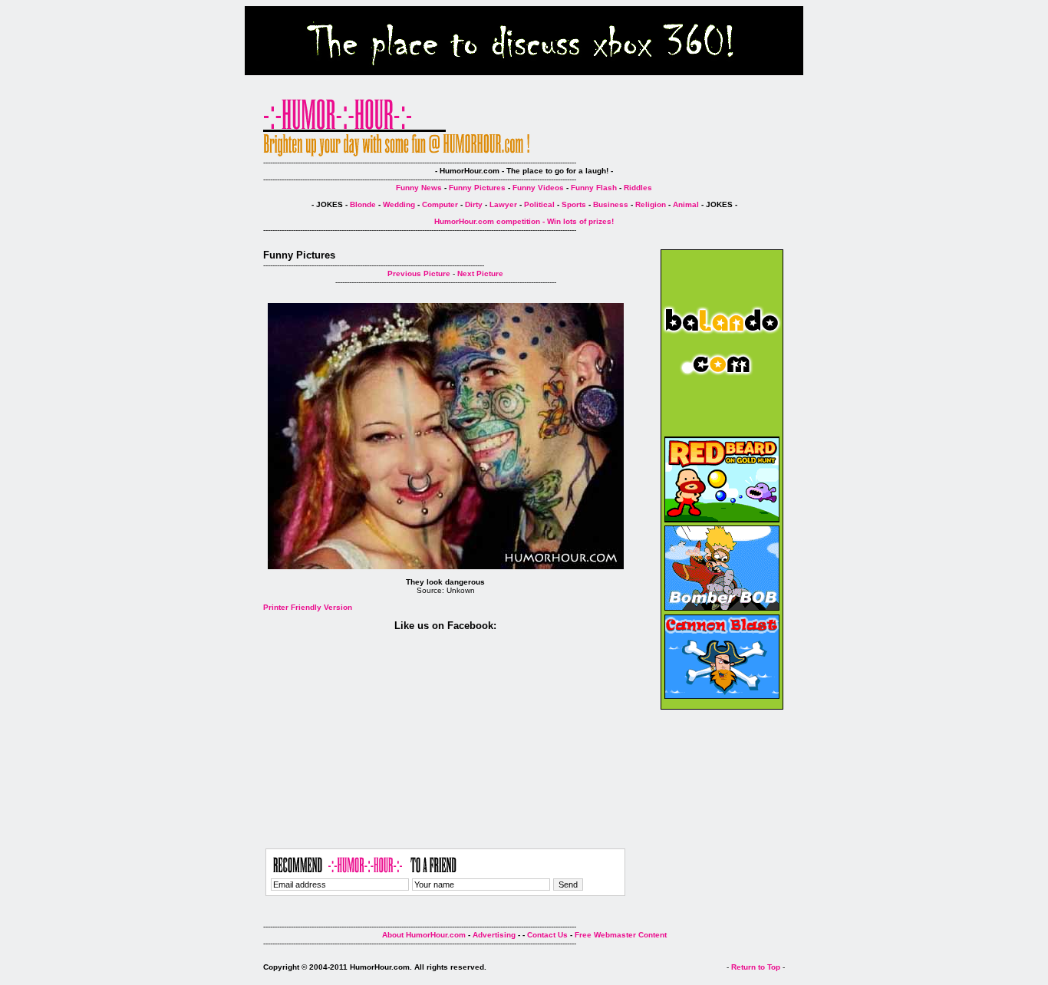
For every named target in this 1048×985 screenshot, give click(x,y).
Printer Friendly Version (307, 607)
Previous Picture (418, 273)
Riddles (638, 187)
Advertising (494, 935)
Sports (574, 204)
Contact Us (547, 935)
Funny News (419, 187)
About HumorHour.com (424, 935)
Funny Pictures (477, 187)
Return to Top (755, 967)
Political (539, 204)
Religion (650, 204)
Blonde (363, 204)
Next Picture (480, 273)
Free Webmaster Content (621, 935)
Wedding (399, 204)
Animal (686, 204)
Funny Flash (594, 187)
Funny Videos (538, 187)
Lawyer (503, 204)
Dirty (474, 204)
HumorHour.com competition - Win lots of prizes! (524, 221)
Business (610, 204)
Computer (440, 204)
